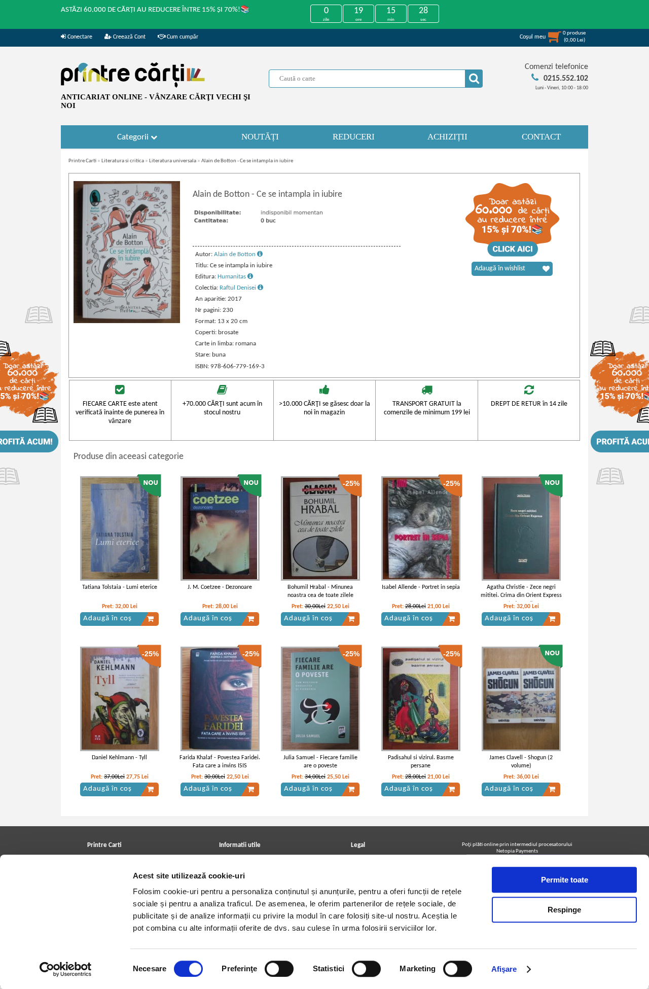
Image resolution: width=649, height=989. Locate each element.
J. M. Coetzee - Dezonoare (220, 587)
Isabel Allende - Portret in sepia (421, 587)
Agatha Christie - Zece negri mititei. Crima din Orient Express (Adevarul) (521, 596)
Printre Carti (82, 161)
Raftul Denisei (239, 288)
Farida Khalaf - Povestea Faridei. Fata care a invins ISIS (219, 762)
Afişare (504, 969)
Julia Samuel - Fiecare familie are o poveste (320, 762)
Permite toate (564, 879)
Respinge (564, 909)
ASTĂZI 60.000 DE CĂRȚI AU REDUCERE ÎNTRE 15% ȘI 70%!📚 (155, 10)
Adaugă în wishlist (500, 268)
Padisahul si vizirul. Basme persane (421, 762)
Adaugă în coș (107, 618)
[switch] (279, 969)
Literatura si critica (122, 161)
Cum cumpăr (181, 37)
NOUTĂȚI (260, 137)
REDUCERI (354, 137)
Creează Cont (129, 37)
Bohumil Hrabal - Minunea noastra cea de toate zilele (320, 591)
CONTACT (541, 137)
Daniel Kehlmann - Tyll (119, 758)
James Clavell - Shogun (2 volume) (521, 762)
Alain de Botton (235, 254)
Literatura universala (172, 161)
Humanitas (232, 276)
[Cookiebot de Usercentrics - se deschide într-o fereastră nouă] (65, 969)
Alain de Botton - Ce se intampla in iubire (247, 161)
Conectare (79, 37)
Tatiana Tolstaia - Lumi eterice (119, 587)
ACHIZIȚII (447, 137)
